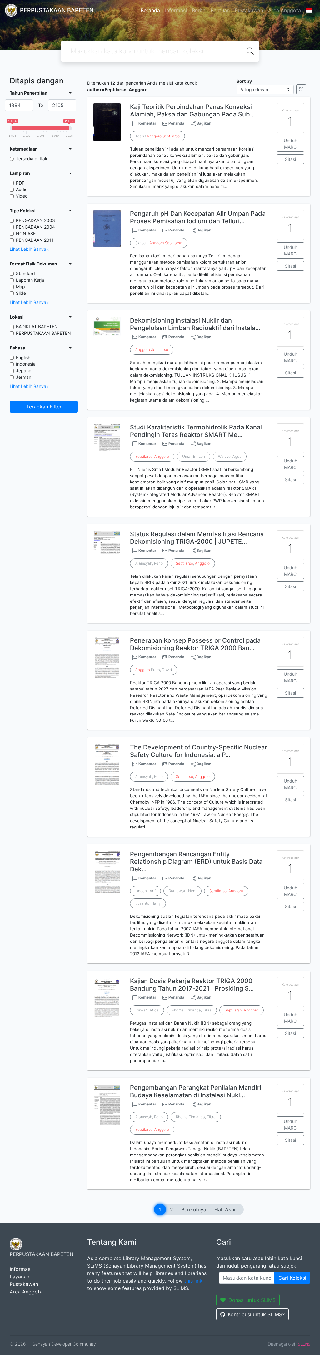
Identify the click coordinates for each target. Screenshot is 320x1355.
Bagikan (203, 123)
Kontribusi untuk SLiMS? (256, 1314)
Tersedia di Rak (32, 158)
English (23, 357)
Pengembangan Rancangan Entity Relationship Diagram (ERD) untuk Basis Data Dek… (196, 861)
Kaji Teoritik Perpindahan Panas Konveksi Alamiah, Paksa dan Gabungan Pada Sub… (192, 110)
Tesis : (157, 136)
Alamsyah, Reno (149, 563)
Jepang (24, 370)
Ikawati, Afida (147, 1010)
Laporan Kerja (30, 280)
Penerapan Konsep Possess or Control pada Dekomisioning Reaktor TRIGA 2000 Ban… (195, 644)
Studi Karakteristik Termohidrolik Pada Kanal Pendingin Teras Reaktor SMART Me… (196, 430)
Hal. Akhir (225, 1209)
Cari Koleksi (292, 1278)
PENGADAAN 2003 (35, 220)
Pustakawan (249, 10)
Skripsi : (158, 242)
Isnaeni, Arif (145, 890)
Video (22, 196)
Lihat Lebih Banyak (29, 249)
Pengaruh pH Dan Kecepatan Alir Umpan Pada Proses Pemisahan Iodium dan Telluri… (198, 217)
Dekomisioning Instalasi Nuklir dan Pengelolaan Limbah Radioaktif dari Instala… (195, 324)
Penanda (176, 123)
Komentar (147, 123)
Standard (25, 273)
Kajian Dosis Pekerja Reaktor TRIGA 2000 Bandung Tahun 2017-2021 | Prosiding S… (192, 984)
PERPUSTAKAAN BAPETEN (43, 333)
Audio (22, 189)
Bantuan (220, 10)
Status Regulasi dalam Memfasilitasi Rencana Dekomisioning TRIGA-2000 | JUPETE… (197, 537)
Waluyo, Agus (229, 456)
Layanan (19, 1276)
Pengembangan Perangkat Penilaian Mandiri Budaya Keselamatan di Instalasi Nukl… (195, 1091)
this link (193, 1281)
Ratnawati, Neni (182, 890)
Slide (21, 293)
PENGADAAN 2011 (35, 240)
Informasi (176, 10)
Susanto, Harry (148, 903)
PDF (20, 182)
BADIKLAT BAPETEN (37, 326)
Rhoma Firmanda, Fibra (192, 1010)
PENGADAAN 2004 (35, 227)
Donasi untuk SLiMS (252, 1300)
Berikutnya (193, 1209)
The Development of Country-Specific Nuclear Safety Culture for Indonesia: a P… (198, 751)
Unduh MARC (290, 144)
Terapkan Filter (44, 406)
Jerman (23, 377)
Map (20, 286)
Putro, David (153, 669)
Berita (199, 10)
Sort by (244, 81)
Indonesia (26, 364)
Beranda (150, 10)
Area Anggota (284, 10)
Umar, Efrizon (193, 456)
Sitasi (290, 159)
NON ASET (27, 233)
